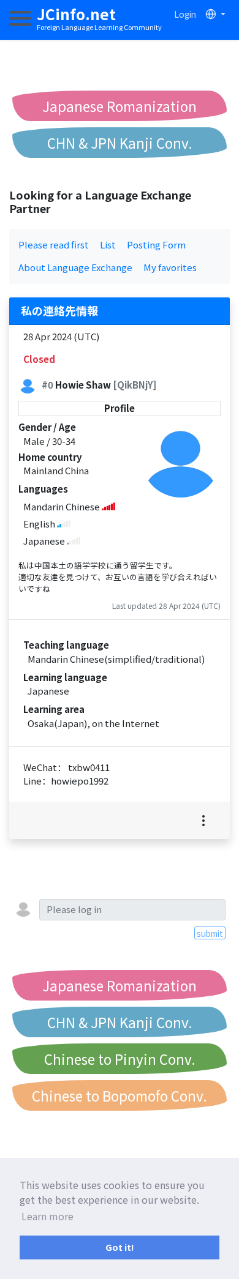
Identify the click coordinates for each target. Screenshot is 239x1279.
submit (210, 933)
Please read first (53, 244)
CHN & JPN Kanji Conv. (119, 142)
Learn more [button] (47, 1216)
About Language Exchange (75, 267)
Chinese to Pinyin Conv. (119, 1058)
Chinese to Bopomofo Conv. (119, 1095)
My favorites (170, 267)
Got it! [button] (119, 1246)
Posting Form (156, 244)
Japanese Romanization (119, 106)
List (108, 244)
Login (185, 14)
